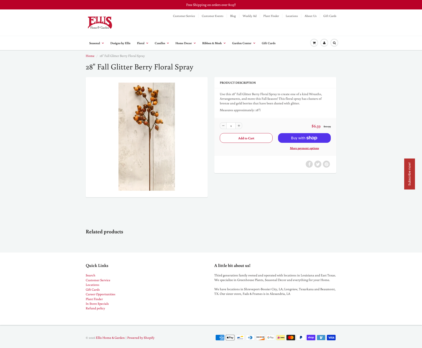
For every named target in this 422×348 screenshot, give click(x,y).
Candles (160, 43)
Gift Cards (329, 16)
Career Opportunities (100, 294)
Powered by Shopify (141, 337)
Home (90, 56)
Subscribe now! (409, 174)
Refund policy (95, 308)
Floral (140, 43)
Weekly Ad (249, 16)
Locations (292, 16)
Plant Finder (271, 16)
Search (90, 275)
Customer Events (212, 16)
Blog (233, 16)
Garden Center (241, 43)
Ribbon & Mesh (212, 43)
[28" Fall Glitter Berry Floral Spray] (147, 136)
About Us (310, 16)
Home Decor (183, 43)
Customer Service (184, 16)
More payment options (304, 148)
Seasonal (94, 43)
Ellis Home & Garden (110, 337)
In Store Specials (97, 303)
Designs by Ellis (120, 43)
